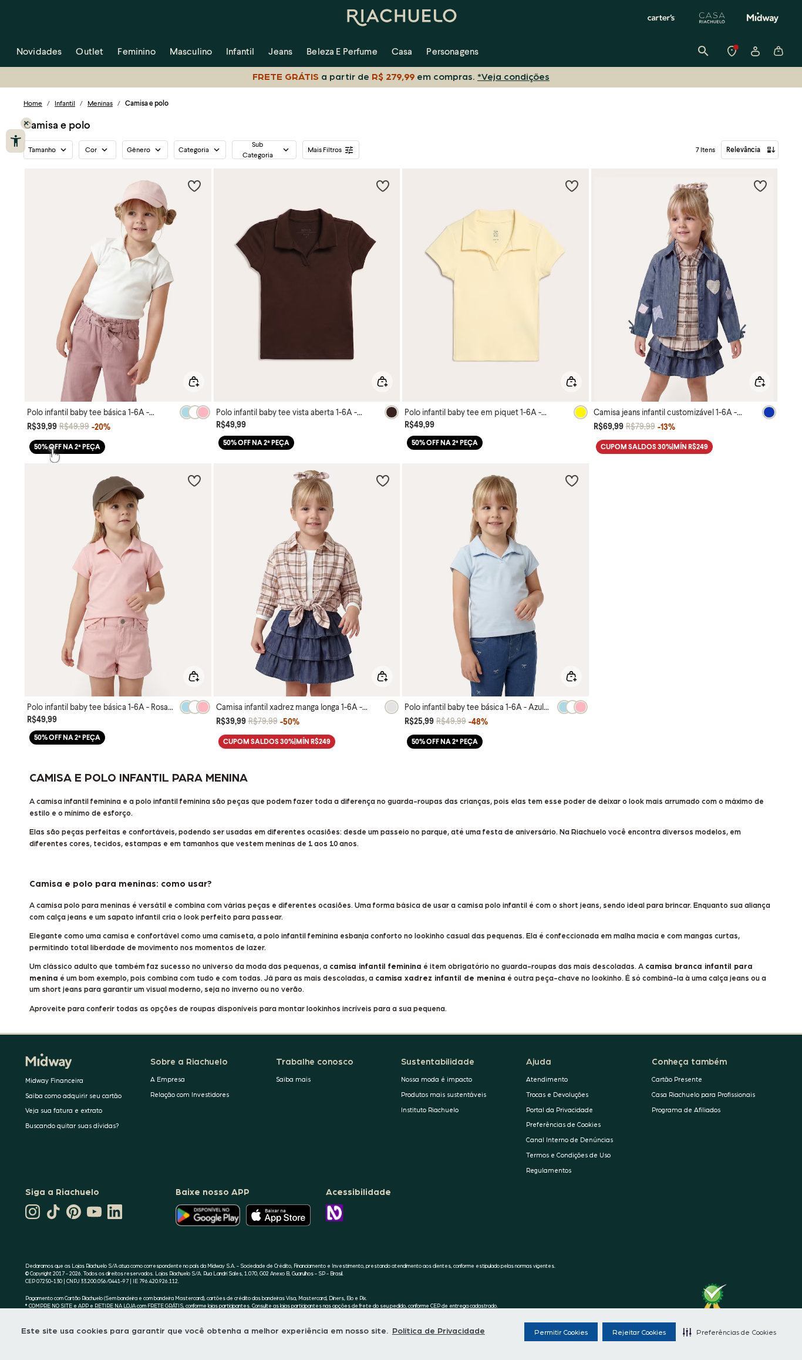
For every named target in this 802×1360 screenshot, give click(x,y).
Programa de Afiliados (686, 1109)
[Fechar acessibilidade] (26, 123)
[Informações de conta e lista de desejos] (755, 51)
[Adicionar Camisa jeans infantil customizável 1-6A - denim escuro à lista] (760, 185)
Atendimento (547, 1079)
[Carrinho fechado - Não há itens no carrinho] (778, 51)
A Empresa (167, 1079)
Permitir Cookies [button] (561, 1332)
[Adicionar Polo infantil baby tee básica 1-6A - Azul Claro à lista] (572, 480)
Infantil (65, 103)
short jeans (62, 989)
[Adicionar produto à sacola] (194, 382)
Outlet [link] (89, 50)
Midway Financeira (54, 1080)
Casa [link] (402, 50)
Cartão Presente (677, 1079)
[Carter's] (661, 17)
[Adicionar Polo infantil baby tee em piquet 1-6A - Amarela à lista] (572, 185)
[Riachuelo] (401, 17)
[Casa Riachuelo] (712, 17)
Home (32, 103)
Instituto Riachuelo (430, 1109)
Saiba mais (293, 1079)
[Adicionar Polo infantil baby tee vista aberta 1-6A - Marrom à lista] (383, 185)
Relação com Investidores (189, 1094)
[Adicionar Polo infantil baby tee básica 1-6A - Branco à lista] (194, 185)
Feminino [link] (136, 50)
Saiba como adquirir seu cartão (73, 1095)
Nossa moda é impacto (436, 1079)
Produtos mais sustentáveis (443, 1094)
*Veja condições (513, 76)
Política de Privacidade (438, 1330)
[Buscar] (703, 51)
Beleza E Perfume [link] (342, 50)
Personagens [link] (452, 50)
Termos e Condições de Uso (568, 1154)
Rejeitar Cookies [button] (639, 1332)
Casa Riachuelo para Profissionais (703, 1094)
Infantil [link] (240, 50)
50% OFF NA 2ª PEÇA (67, 446)
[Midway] (762, 17)
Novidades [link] (39, 50)
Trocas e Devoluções (557, 1094)
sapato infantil (133, 916)
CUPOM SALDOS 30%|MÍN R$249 (654, 446)
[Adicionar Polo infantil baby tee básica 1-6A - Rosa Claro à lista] (194, 480)
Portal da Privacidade (559, 1109)
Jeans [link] (280, 50)
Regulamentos (548, 1170)
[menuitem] (39, 51)
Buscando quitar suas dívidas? (72, 1125)
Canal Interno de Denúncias (569, 1139)
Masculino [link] (191, 50)
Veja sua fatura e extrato (63, 1110)
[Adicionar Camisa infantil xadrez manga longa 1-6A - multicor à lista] (383, 480)
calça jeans (66, 916)
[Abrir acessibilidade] (15, 141)
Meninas (100, 103)
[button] (729, 1331)
